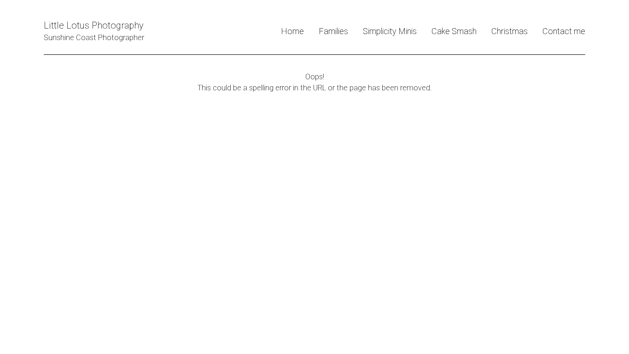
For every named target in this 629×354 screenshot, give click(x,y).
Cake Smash (454, 31)
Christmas (509, 31)
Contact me (563, 31)
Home (292, 31)
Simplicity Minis (390, 31)
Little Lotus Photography (94, 25)
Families (333, 31)
